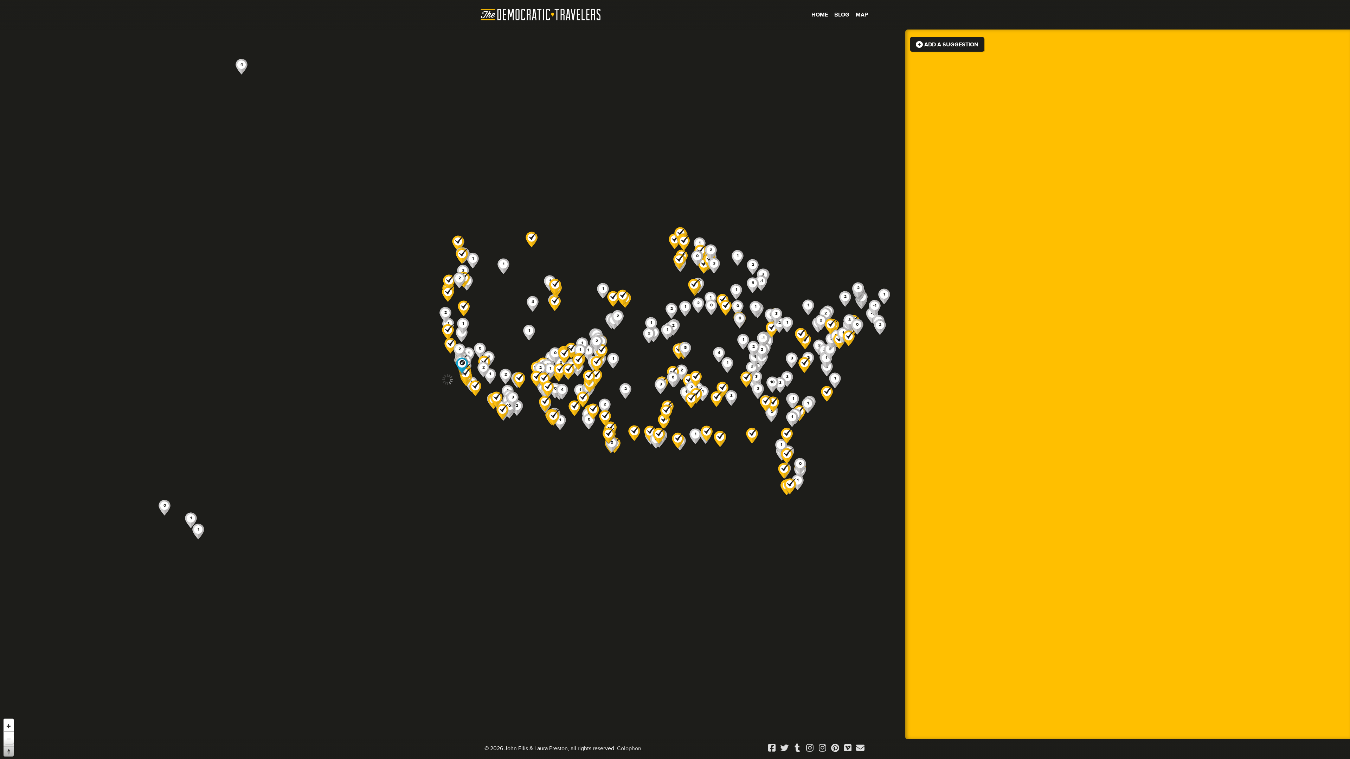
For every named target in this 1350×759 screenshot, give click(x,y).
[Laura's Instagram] (822, 748)
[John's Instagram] (809, 748)
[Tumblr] (797, 748)
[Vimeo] (847, 748)
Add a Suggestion (950, 44)
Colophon (629, 748)
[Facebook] (771, 748)
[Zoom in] (9, 726)
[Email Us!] (860, 748)
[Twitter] (784, 748)
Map (862, 14)
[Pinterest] (835, 748)
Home (819, 14)
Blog (841, 14)
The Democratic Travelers (541, 15)
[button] (679, 262)
